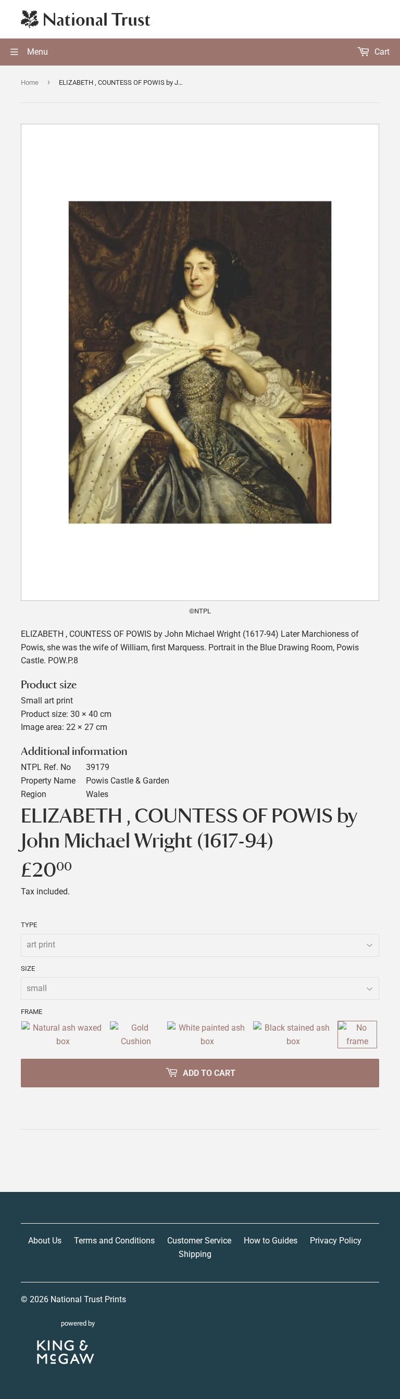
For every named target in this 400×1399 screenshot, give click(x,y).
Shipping (195, 1254)
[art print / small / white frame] (207, 1034)
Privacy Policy (335, 1241)
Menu (36, 52)
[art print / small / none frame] (357, 1034)
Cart (381, 52)
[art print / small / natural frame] (63, 1034)
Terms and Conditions (114, 1241)
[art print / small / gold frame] (135, 1034)
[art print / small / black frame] (293, 1034)
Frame (31, 1012)
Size (28, 968)
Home (30, 82)
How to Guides (270, 1241)
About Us (44, 1241)
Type (29, 925)
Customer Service (199, 1241)
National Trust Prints (88, 1299)
